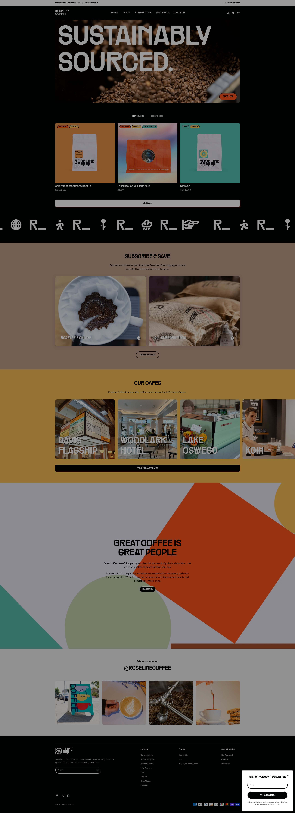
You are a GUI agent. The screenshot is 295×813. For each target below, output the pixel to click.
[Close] (288, 775)
